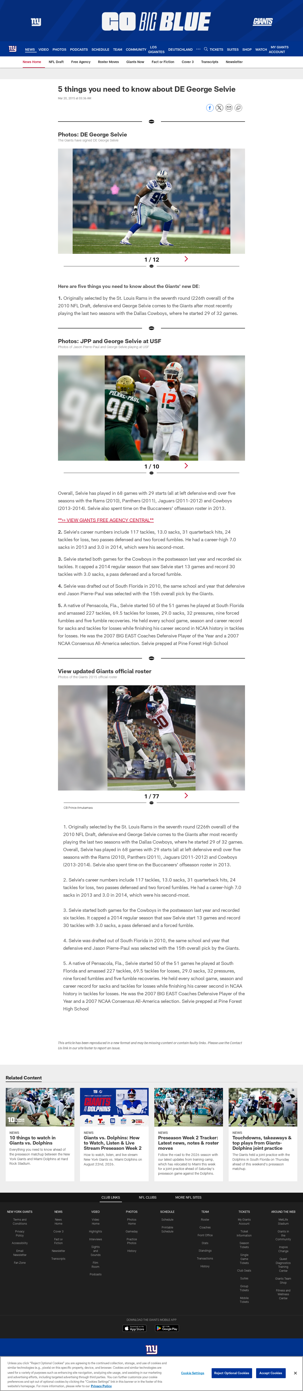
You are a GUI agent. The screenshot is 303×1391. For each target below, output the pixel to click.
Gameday (132, 1231)
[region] (151, 1373)
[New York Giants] (151, 1350)
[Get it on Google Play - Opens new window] (167, 1330)
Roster (205, 1219)
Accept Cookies (270, 1373)
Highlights (95, 1231)
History (131, 1250)
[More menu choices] (198, 49)
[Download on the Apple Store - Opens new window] (134, 1329)
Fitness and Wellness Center (283, 1294)
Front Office (205, 1235)
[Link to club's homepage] (13, 49)
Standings (205, 1250)
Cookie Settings (192, 1373)
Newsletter (58, 1250)
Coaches (205, 1227)
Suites (244, 1278)
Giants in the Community (283, 1235)
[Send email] (229, 110)
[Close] (295, 1373)
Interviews (95, 1239)
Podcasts (96, 1274)
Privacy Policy (101, 1386)
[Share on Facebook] (210, 110)
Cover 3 (58, 1231)
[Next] (186, 259)
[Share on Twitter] (219, 110)
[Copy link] (238, 108)
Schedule (167, 1219)
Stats (205, 1243)
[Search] (206, 49)
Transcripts (58, 1258)
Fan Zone (20, 1262)
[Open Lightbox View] (151, 212)
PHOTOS (132, 1211)
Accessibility (20, 1243)
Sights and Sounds (96, 1250)
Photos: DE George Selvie (92, 134)
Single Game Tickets (244, 1258)
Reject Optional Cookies (232, 1373)
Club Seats (244, 1270)
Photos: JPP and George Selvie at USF (109, 340)
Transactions (205, 1258)
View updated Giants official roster (104, 671)
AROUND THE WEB (283, 1211)
